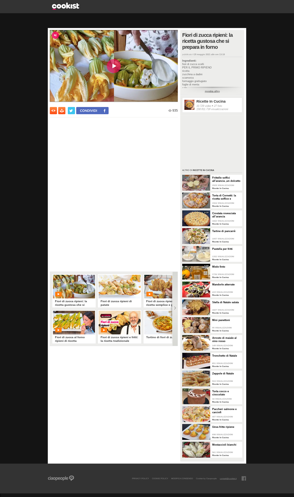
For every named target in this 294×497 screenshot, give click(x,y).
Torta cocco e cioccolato (220, 393)
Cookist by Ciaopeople (206, 478)
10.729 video (203, 105)
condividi (88, 110)
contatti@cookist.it (228, 478)
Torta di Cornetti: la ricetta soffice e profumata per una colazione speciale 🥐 (225, 197)
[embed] (53, 110)
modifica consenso (182, 478)
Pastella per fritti (222, 248)
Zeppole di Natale (223, 373)
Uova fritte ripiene (223, 426)
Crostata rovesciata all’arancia (224, 215)
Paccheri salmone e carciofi (224, 411)
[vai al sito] (65, 8)
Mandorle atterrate (223, 284)
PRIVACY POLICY (140, 478)
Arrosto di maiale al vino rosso (224, 339)
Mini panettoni (221, 320)
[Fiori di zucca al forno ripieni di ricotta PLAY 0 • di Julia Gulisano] (74, 322)
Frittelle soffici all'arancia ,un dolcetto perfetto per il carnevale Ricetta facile (226, 179)
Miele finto (218, 266)
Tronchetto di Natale (224, 355)
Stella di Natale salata (225, 302)
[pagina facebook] (244, 478)
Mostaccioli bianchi (224, 444)
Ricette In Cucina (211, 101)
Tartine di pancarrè (223, 231)
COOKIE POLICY (160, 478)
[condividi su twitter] (71, 110)
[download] (61, 110)
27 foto (218, 105)
